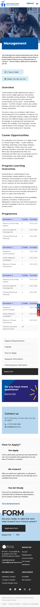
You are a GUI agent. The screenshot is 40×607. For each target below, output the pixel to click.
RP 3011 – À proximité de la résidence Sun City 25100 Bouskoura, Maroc (11, 554)
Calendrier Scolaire (8, 577)
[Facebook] (10, 589)
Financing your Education (16, 365)
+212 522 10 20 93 (8, 560)
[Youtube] (20, 589)
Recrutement (26, 580)
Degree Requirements (14, 341)
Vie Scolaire (26, 561)
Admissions (26, 564)
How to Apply (10, 353)
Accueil (24, 552)
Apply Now (8, 372)
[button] (37, 3)
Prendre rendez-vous (9, 583)
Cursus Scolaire (27, 558)
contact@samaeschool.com (12, 562)
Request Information (14, 359)
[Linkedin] (15, 589)
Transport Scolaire (8, 580)
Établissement (27, 555)
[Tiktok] (29, 589)
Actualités (25, 577)
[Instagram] (24, 589)
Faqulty (8, 347)
